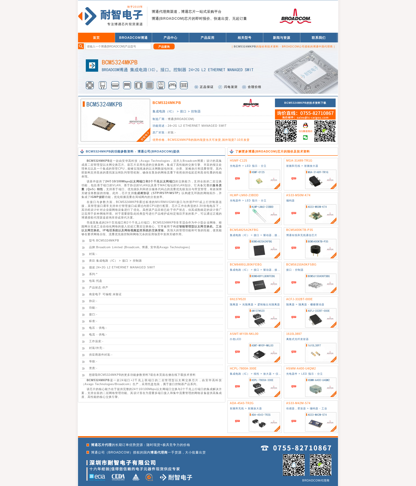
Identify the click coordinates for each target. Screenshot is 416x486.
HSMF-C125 (238, 160)
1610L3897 (294, 333)
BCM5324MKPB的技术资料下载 (305, 102)
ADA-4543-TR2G (242, 403)
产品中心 (170, 37)
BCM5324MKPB (167, 103)
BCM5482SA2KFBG (244, 230)
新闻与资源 (281, 37)
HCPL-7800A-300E (243, 368)
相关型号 (245, 37)
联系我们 (319, 37)
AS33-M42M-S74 (298, 403)
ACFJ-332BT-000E (299, 299)
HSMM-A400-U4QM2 (301, 368)
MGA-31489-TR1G (299, 160)
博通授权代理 (90, 217)
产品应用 (207, 37)
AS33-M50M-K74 (298, 195)
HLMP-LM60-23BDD (244, 195)
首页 (96, 37)
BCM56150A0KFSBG (301, 264)
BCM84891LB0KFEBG (246, 264)
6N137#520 (238, 299)
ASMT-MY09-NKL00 (244, 333)
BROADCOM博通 (133, 37)
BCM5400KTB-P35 (299, 230)
